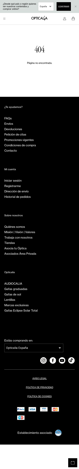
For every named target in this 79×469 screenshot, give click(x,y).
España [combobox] (43, 6)
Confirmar (63, 6)
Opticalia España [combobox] (17, 348)
